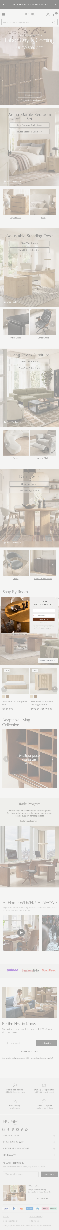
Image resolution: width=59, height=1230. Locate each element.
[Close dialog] (56, 598)
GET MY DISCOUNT (43, 619)
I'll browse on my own (43, 622)
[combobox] (35, 615)
